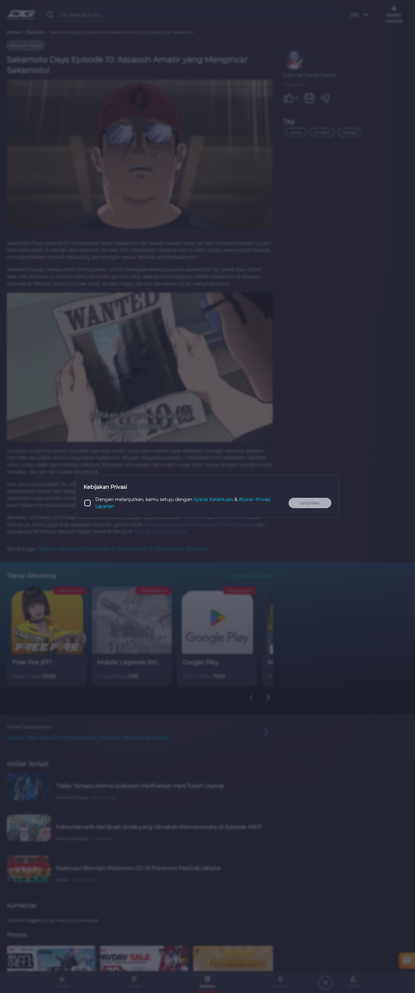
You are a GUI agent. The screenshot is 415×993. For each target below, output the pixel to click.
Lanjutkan (310, 502)
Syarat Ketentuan (213, 499)
